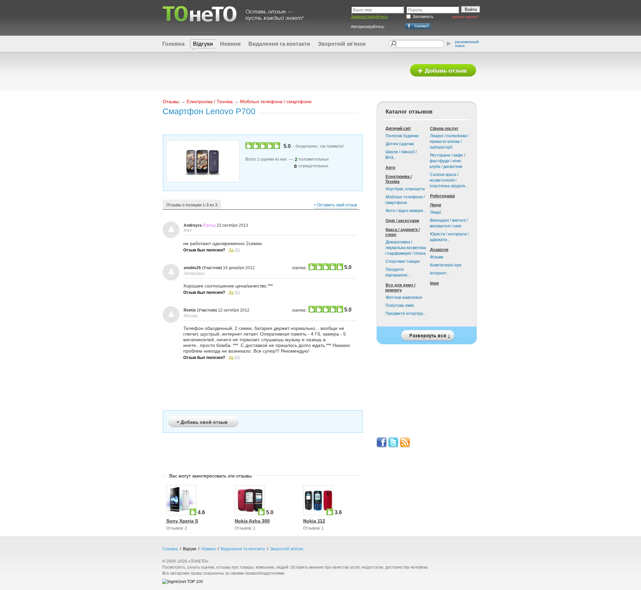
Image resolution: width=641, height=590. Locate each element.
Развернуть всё (426, 334)
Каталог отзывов (409, 112)
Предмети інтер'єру (406, 313)
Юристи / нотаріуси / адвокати (449, 237)
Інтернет (439, 273)
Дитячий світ (398, 128)
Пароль (415, 10)
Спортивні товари (403, 261)
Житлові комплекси (404, 297)
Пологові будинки (402, 136)
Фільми (436, 257)
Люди (435, 205)
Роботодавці (442, 196)
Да (231, 250)
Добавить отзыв (443, 70)
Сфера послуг (444, 128)
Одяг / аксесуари (402, 220)
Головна (173, 44)
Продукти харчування (397, 272)
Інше (434, 283)
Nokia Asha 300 (252, 521)
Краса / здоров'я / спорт (402, 232)
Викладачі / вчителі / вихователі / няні (449, 223)
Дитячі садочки (400, 144)
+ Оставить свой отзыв (335, 205)
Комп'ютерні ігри (445, 265)
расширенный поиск (467, 44)
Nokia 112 (314, 521)
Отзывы (171, 101)
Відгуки (203, 44)
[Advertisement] (281, 71)
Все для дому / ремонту (400, 287)
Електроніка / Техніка (210, 101)
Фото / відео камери (406, 210)
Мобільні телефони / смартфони (275, 101)
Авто (390, 167)
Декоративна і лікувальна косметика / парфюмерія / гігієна (405, 248)
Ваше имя (362, 10)
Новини (230, 44)
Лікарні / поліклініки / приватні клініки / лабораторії (449, 142)
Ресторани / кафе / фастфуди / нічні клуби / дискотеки (447, 161)
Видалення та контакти (279, 44)
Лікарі (435, 212)
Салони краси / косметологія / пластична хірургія (449, 180)
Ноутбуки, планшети (405, 189)
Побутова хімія (400, 305)
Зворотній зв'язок (342, 44)
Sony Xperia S (182, 521)
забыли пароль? (465, 17)
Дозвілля (439, 249)
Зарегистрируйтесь (369, 16)
